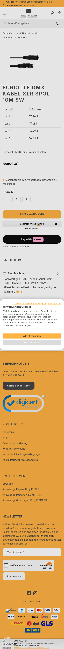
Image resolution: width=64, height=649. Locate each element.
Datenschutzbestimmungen (29, 303)
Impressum (54, 303)
